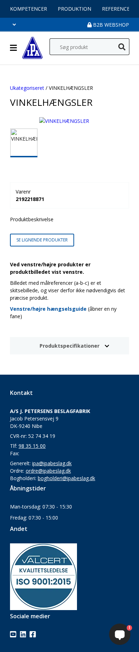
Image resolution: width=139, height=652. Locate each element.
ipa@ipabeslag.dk (52, 463)
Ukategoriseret (27, 88)
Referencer (117, 8)
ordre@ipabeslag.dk (48, 470)
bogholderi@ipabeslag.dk (66, 478)
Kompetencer (28, 8)
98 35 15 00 (32, 445)
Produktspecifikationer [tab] (69, 345)
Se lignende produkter (42, 240)
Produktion (74, 8)
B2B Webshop (110, 24)
